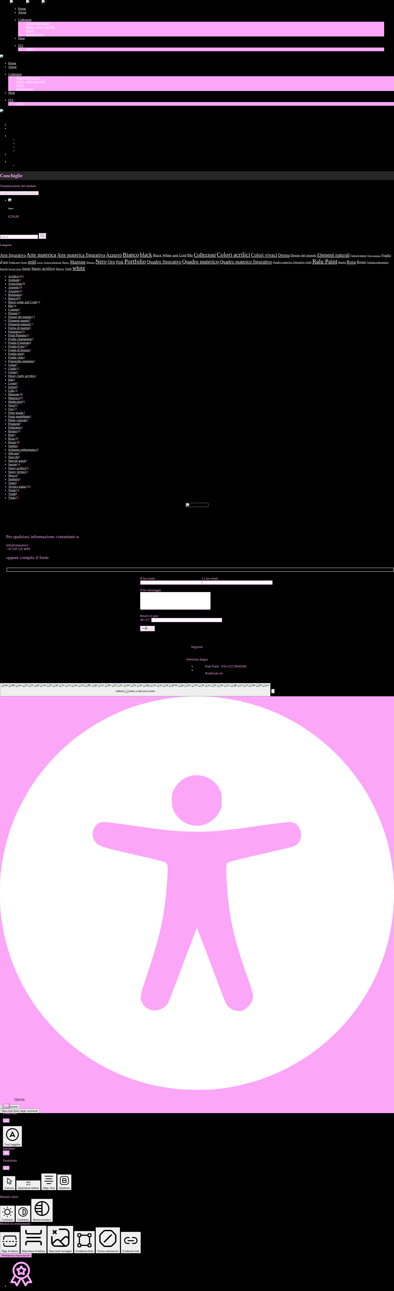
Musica (90, 262)
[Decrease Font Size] (6, 1120)
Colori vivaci (264, 255)
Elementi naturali (333, 255)
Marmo (65, 262)
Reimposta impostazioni (16, 1255)
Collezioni (205, 255)
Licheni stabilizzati (52, 262)
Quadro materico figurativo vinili (292, 262)
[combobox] (135, 689)
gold (32, 261)
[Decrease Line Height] (6, 1168)
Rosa (351, 261)
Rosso (361, 262)
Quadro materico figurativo (246, 261)
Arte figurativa (13, 255)
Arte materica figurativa (81, 255)
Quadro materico (200, 261)
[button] (273, 691)
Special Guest (14, 269)
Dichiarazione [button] (10, 1106)
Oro (111, 261)
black (146, 255)
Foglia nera (14, 262)
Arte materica (41, 255)
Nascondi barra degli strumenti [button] (20, 1111)
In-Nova (228, 673)
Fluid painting (374, 256)
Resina (342, 262)
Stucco (60, 268)
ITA (3, 117)
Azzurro (114, 255)
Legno (40, 262)
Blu (190, 255)
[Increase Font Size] (6, 1105)
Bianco (131, 254)
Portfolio (135, 261)
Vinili (68, 268)
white (78, 268)
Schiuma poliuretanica (377, 262)
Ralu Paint (324, 261)
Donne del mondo (303, 255)
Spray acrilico (43, 268)
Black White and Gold (169, 255)
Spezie (26, 268)
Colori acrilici (233, 254)
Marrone (78, 261)
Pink (120, 262)
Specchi (4, 269)
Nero (101, 261)
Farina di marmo (358, 255)
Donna (284, 255)
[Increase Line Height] (6, 1153)
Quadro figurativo (164, 261)
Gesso (24, 262)
